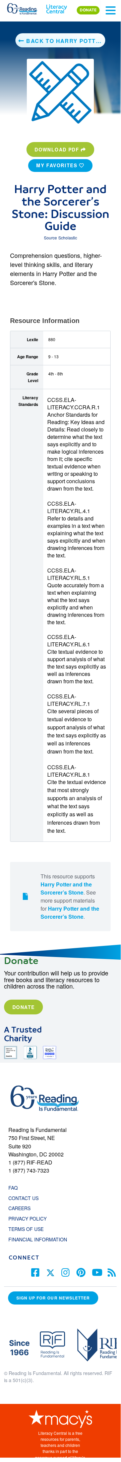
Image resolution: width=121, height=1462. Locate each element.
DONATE (88, 10)
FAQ (13, 1187)
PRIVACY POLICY (27, 1218)
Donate (23, 1007)
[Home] (26, 7)
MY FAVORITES (57, 165)
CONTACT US (25, 1198)
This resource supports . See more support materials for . (70, 896)
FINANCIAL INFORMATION (37, 1239)
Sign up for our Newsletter (53, 1298)
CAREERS (19, 1208)
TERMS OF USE (29, 1229)
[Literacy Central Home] (56, 7)
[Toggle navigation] (111, 10)
